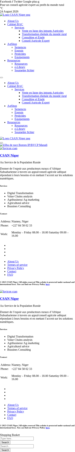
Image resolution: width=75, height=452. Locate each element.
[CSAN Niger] (8, 148)
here (48, 284)
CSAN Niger (9, 155)
